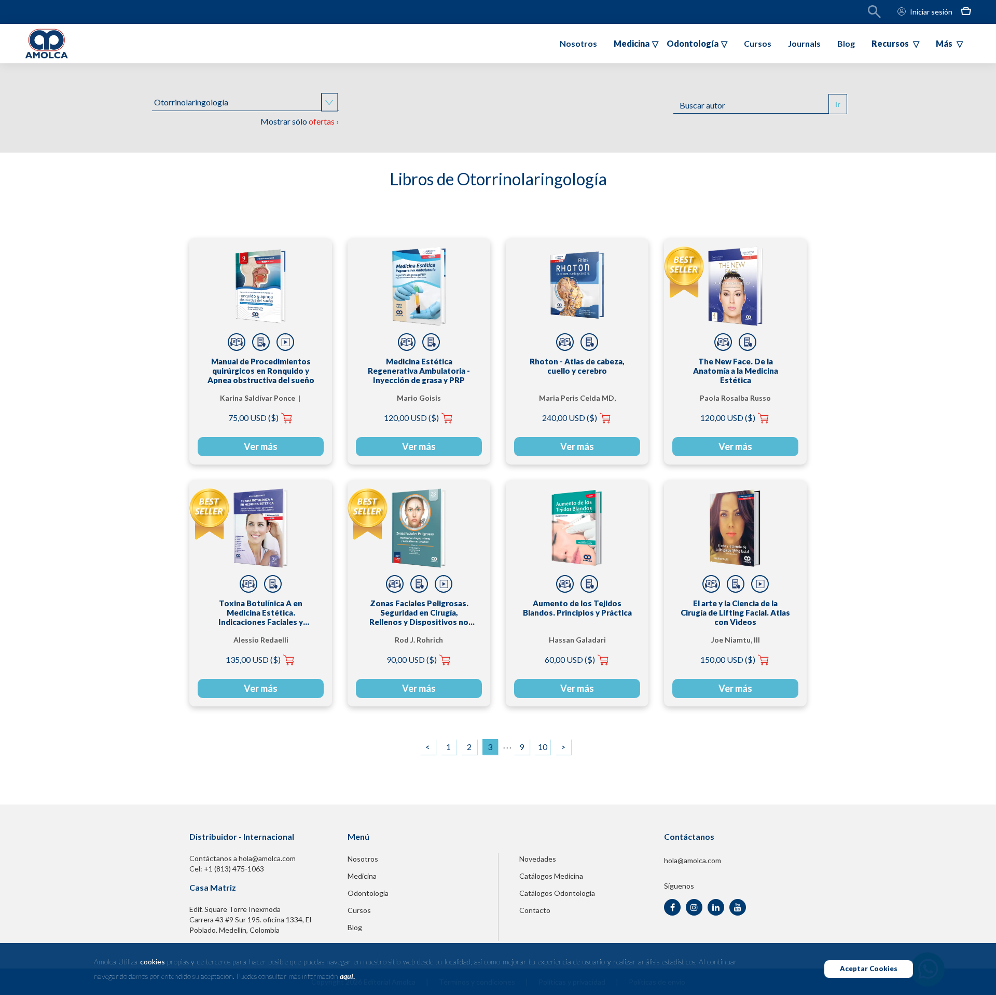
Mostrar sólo (299, 121)
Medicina (362, 875)
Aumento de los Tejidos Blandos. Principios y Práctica (577, 607)
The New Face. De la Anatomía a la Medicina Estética (735, 371)
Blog (846, 43)
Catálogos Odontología (557, 893)
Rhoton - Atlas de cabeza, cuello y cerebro (577, 366)
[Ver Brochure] (261, 342)
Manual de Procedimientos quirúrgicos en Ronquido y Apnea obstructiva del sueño (261, 371)
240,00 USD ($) (569, 417)
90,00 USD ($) (411, 659)
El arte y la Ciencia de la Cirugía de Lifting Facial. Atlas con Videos (735, 612)
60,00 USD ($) (570, 659)
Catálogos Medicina (551, 875)
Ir (837, 104)
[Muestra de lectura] (236, 342)
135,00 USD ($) (253, 659)
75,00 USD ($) (253, 417)
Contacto (534, 910)
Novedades (537, 858)
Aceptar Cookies (868, 968)
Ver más (261, 446)
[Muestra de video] (285, 342)
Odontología (368, 893)
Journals (804, 43)
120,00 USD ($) (411, 417)
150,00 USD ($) (727, 659)
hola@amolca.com (692, 860)
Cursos (757, 43)
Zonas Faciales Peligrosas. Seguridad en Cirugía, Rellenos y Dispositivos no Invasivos (418, 612)
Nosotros (578, 43)
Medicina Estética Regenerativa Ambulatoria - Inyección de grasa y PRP (419, 371)
